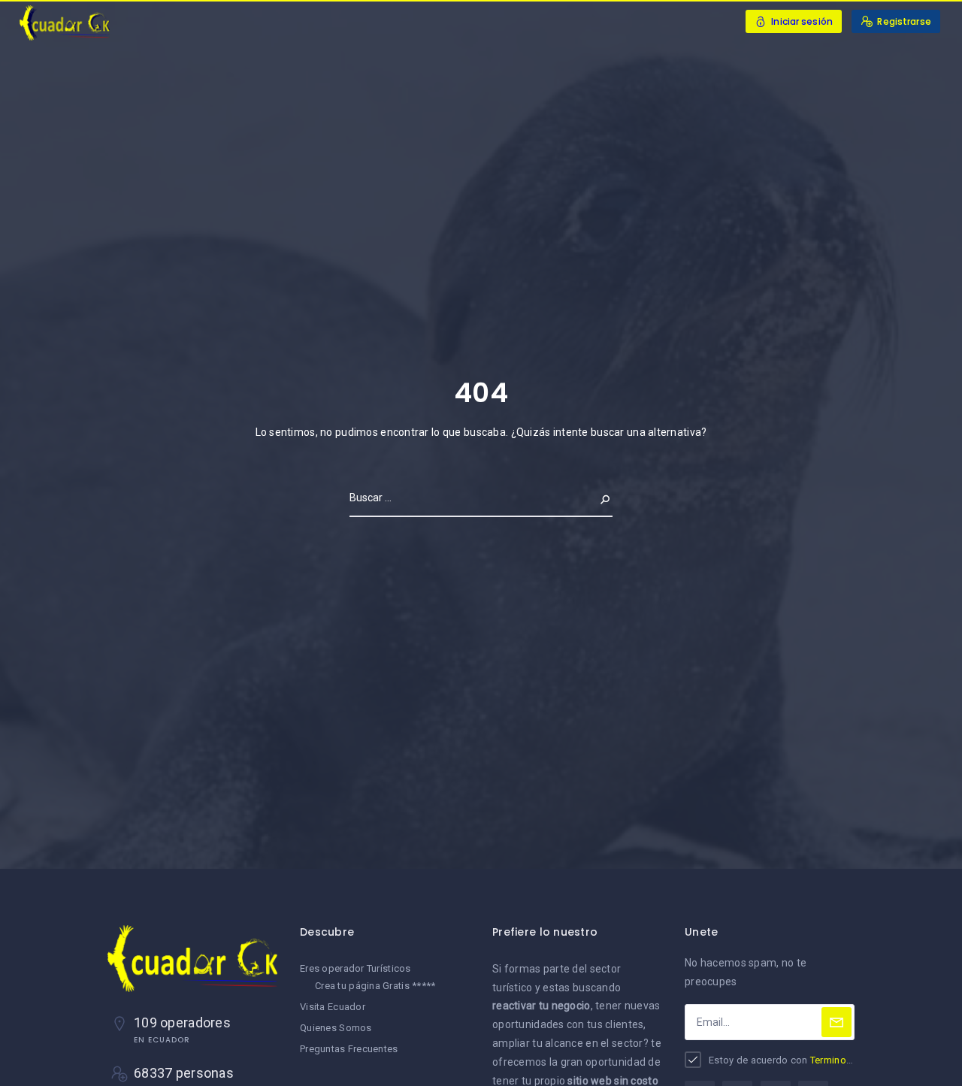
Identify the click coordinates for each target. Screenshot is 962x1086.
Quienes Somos (336, 1027)
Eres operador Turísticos (355, 968)
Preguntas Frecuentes (349, 1048)
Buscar (593, 497)
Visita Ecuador (332, 1006)
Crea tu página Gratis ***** (375, 985)
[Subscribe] (836, 1022)
